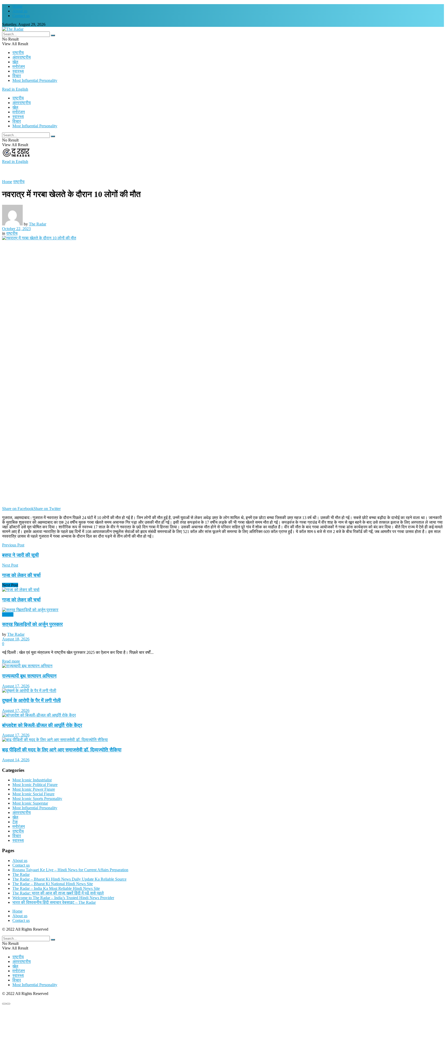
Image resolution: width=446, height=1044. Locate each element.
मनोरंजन (18, 66)
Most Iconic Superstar (30, 803)
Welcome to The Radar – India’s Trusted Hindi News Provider (63, 898)
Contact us (21, 15)
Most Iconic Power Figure (33, 789)
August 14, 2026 (15, 760)
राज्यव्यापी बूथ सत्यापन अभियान (29, 676)
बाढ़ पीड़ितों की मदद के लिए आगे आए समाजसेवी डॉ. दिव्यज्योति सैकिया (61, 749)
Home (17, 6)
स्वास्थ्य (18, 71)
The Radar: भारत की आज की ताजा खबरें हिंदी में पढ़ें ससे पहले (58, 893)
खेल (15, 62)
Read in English (15, 89)
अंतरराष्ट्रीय (21, 57)
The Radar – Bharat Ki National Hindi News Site (52, 884)
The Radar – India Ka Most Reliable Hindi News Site (56, 888)
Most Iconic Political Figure (35, 784)
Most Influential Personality (34, 80)
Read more (11, 661)
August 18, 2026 (15, 639)
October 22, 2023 (16, 228)
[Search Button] (53, 35)
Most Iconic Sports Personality (37, 798)
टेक (15, 822)
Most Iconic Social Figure (33, 794)
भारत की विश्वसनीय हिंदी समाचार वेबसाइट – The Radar (54, 902)
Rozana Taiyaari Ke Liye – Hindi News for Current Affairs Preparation (70, 870)
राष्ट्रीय (18, 52)
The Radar (37, 224)
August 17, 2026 (15, 686)
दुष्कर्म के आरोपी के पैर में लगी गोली (31, 700)
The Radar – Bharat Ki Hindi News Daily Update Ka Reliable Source (69, 879)
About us (19, 11)
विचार (16, 76)
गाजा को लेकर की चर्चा (21, 599)
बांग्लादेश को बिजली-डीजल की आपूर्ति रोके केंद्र (42, 725)
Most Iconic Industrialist (32, 780)
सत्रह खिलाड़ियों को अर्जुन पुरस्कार (32, 624)
